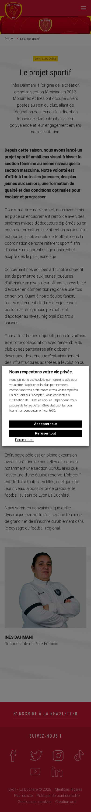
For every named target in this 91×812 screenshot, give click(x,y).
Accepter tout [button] (45, 424)
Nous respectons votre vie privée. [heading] (41, 371)
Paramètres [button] (24, 440)
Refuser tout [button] (45, 433)
